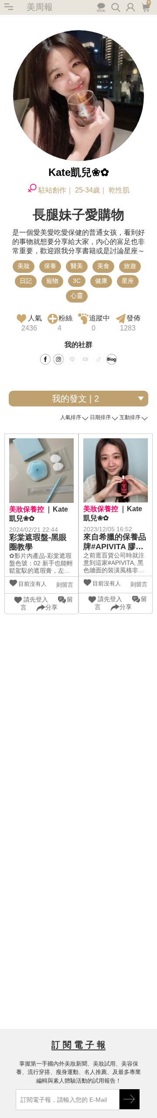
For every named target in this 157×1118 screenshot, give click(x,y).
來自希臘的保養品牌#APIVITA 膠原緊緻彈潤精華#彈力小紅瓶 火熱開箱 (114, 542)
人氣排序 (70, 417)
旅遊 (130, 265)
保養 (50, 265)
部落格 (111, 359)
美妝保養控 (26, 509)
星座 (128, 280)
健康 (101, 280)
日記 (26, 280)
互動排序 (129, 417)
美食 (103, 265)
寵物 (52, 280)
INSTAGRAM (58, 359)
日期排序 (100, 417)
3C (77, 280)
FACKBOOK (45, 359)
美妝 (23, 265)
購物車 (145, 6)
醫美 (77, 265)
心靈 (77, 295)
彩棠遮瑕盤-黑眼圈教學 (38, 542)
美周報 (40, 7)
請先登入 (36, 599)
